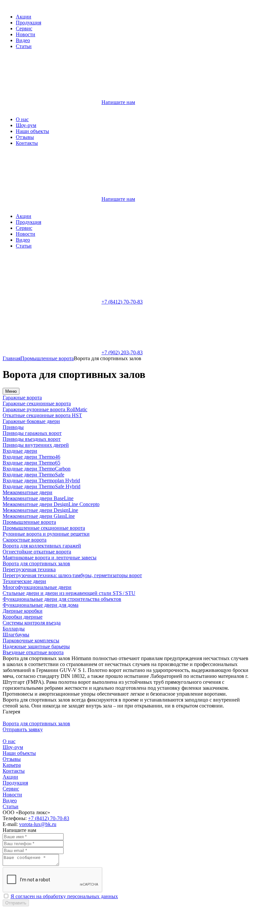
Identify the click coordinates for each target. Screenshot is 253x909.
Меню (11, 391)
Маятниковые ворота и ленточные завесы (50, 557)
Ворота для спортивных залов (36, 563)
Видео (23, 40)
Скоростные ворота (24, 540)
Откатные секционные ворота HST (42, 415)
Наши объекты (32, 131)
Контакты (27, 143)
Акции (23, 16)
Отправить (15, 902)
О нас (22, 119)
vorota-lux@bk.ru (37, 824)
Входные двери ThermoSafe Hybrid (41, 486)
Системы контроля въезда (32, 623)
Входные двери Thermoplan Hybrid (41, 480)
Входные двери (20, 451)
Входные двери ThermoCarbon (36, 468)
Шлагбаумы (16, 634)
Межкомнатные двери (27, 492)
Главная (11, 358)
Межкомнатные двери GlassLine (39, 516)
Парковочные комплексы (31, 640)
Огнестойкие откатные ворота (37, 551)
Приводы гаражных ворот (32, 433)
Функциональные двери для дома (40, 605)
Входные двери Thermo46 (31, 457)
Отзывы (25, 137)
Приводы (13, 427)
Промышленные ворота (47, 358)
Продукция (28, 22)
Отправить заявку (23, 729)
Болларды (14, 628)
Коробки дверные (22, 617)
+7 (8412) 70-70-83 (122, 302)
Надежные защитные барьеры (36, 646)
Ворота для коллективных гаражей (42, 545)
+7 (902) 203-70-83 (122, 352)
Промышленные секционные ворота (44, 528)
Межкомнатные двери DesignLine (40, 510)
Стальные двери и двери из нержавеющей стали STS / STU (69, 593)
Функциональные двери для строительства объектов (62, 599)
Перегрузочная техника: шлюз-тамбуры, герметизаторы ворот (72, 575)
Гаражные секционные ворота (37, 403)
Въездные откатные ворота (33, 652)
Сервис (24, 28)
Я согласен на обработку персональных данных (64, 896)
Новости (25, 34)
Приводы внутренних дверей (36, 445)
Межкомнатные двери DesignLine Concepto (51, 504)
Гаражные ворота (22, 397)
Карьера (12, 765)
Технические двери (24, 581)
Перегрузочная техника (29, 569)
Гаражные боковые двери (31, 421)
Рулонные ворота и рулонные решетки (46, 534)
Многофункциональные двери (37, 587)
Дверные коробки (22, 611)
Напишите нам (118, 102)
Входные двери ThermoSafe (33, 474)
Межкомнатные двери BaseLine (38, 498)
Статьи (24, 46)
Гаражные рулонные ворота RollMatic (45, 409)
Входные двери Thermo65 (31, 463)
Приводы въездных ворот (32, 439)
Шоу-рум (26, 125)
